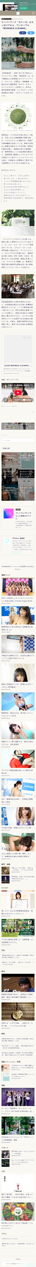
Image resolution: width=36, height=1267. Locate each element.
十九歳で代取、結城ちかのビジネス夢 (16, 827)
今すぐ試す (23, 8)
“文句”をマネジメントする (10, 1238)
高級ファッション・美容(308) (9, 406)
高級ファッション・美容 (6, 19)
